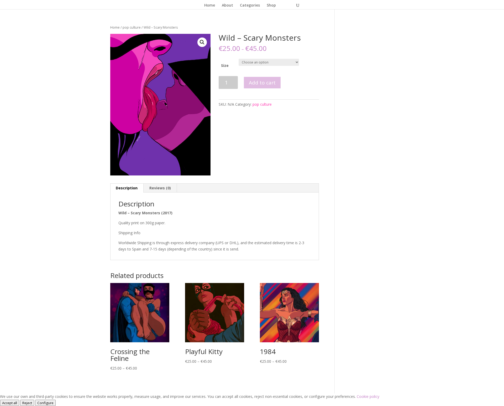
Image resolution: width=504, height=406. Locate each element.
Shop (271, 5)
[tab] (127, 188)
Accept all (9, 402)
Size (225, 65)
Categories (250, 5)
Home (209, 5)
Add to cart (262, 82)
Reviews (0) (160, 187)
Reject (27, 402)
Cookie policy (368, 396)
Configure (45, 402)
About (227, 5)
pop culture (132, 27)
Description (127, 187)
